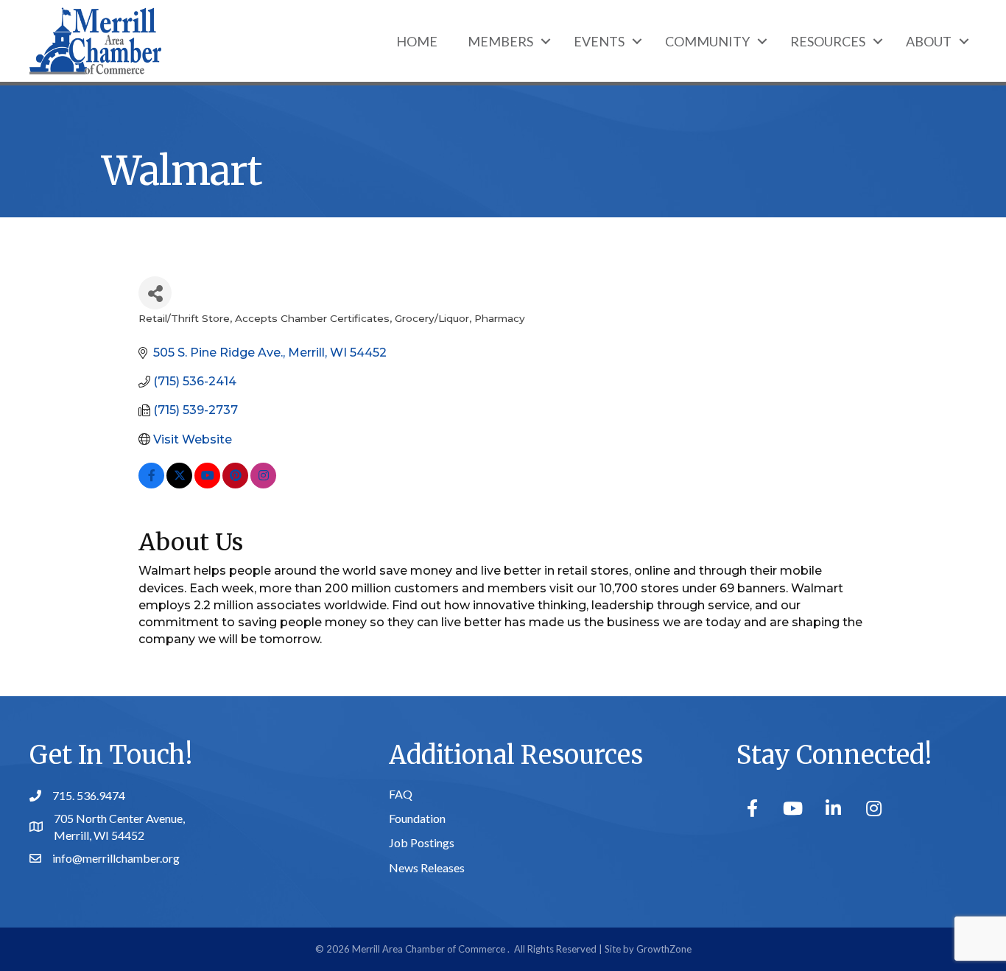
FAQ (400, 794)
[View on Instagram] (263, 484)
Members (500, 41)
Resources (827, 41)
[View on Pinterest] (235, 484)
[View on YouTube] (207, 484)
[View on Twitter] (179, 484)
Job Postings (421, 842)
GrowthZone (664, 949)
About (929, 41)
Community (707, 41)
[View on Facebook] (151, 484)
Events (599, 41)
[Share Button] (155, 292)
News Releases (427, 867)
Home (416, 41)
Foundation (417, 818)
